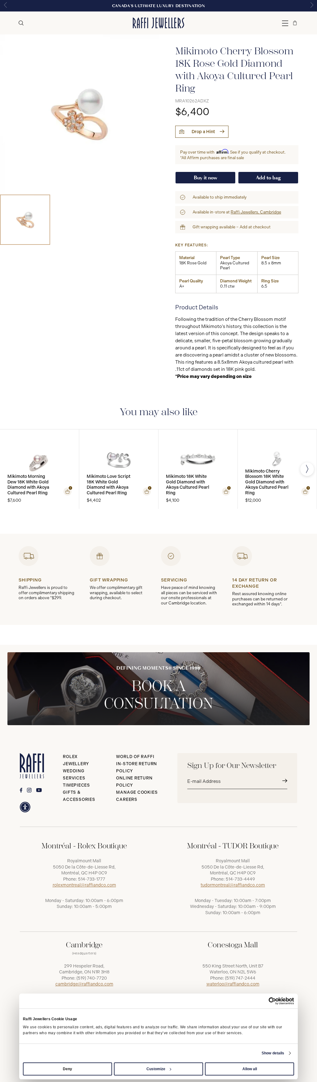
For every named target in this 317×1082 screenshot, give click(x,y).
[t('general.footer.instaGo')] (29, 790)
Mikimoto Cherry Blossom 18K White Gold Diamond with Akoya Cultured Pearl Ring (267, 482)
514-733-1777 (91, 879)
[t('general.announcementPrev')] (5, 5)
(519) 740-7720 (91, 978)
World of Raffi (135, 756)
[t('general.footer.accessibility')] (25, 807)
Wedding (73, 771)
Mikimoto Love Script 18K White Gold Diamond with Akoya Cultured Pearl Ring (108, 485)
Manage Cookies (137, 792)
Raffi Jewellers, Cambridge (256, 212)
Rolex (70, 756)
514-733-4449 (240, 879)
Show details (273, 1053)
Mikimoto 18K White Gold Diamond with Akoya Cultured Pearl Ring (187, 485)
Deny (67, 1069)
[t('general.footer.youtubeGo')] (39, 790)
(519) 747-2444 (240, 978)
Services (74, 778)
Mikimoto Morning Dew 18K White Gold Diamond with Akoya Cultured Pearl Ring (28, 485)
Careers (126, 799)
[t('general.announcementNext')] (312, 5)
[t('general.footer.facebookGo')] (21, 790)
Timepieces (76, 785)
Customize (155, 1069)
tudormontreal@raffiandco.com (233, 885)
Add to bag (268, 177)
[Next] (307, 469)
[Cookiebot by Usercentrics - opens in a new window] (267, 1001)
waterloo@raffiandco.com (232, 984)
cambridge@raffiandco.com (84, 984)
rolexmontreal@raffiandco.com (84, 885)
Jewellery (76, 763)
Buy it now (205, 177)
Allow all (249, 1069)
